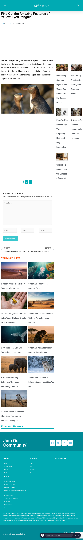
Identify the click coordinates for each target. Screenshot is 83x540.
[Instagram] (64, 443)
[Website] (45, 231)
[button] (5, 5)
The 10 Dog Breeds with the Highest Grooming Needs (76, 85)
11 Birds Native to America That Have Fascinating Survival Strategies (12, 416)
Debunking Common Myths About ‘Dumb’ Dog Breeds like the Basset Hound (61, 89)
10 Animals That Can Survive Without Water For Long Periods (40, 318)
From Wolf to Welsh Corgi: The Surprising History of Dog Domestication (62, 133)
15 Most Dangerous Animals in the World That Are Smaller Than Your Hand (14, 318)
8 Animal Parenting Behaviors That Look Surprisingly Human (10, 382)
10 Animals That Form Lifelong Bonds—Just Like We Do (41, 382)
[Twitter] (58, 443)
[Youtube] (70, 443)
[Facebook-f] (52, 443)
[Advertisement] (27, 42)
